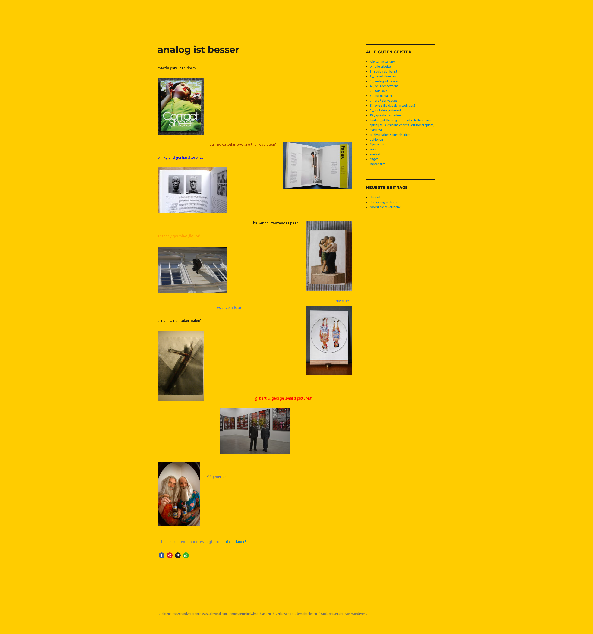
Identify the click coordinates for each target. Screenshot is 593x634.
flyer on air (377, 144)
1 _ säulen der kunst (383, 71)
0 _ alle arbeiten (381, 66)
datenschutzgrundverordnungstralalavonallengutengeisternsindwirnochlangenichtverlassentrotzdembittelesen (239, 613)
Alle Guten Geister (382, 61)
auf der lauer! (234, 541)
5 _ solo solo (378, 91)
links (373, 149)
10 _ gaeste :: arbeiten (385, 115)
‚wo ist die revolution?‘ (385, 207)
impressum (377, 164)
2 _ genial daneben (383, 76)
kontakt (375, 154)
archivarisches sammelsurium (390, 134)
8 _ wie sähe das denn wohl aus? (393, 105)
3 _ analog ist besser (384, 81)
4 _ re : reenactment (384, 86)
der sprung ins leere (384, 202)
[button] (161, 555)
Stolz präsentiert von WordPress (344, 613)
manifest (376, 130)
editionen (376, 139)
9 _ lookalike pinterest (385, 110)
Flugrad (375, 197)
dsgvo (374, 159)
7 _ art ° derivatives (383, 100)
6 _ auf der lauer (381, 96)
